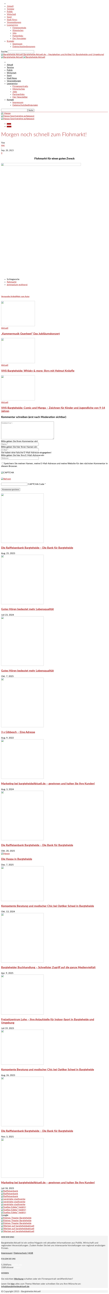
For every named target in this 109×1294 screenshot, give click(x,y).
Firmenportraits (19, 27)
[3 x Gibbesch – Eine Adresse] (22, 726)
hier (13, 1284)
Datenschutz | (21, 1253)
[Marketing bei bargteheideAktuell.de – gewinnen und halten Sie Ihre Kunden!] (22, 778)
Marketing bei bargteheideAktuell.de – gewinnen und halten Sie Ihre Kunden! (48, 783)
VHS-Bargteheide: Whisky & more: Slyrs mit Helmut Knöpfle (37, 371)
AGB (30, 1253)
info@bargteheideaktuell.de (15, 1286)
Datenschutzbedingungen (23, 46)
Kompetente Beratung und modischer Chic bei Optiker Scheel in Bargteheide (47, 906)
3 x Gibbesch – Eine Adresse (18, 732)
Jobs (14, 33)
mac (3, 145)
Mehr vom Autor (23, 297)
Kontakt (10, 41)
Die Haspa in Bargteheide (16, 859)
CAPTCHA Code (36, 484)
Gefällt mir (16, 1265)
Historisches (17, 30)
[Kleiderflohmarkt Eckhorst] (41, 165)
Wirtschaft (11, 14)
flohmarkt (11, 282)
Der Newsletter (19, 38)
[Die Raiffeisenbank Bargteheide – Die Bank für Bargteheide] (22, 542)
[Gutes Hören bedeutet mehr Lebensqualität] (22, 603)
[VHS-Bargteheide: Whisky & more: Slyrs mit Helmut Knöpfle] (18, 362)
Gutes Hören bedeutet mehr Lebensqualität (27, 609)
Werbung (18, 1279)
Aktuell (10, 6)
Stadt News (12, 19)
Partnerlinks (17, 36)
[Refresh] (6, 479)
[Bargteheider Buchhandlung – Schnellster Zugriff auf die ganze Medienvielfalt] (22, 962)
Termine (10, 9)
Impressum (17, 44)
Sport (9, 17)
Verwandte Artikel (8, 297)
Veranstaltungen (14, 22)
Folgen (17, 1267)
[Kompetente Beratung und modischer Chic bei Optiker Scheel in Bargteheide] (22, 900)
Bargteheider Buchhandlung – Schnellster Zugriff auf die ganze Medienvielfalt (48, 967)
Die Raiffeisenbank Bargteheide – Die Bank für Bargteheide (37, 548)
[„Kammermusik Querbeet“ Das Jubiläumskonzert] (18, 325)
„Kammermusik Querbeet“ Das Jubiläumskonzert (30, 333)
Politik (10, 11)
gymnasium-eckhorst (17, 285)
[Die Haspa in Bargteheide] (5, 853)
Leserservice (12, 25)
